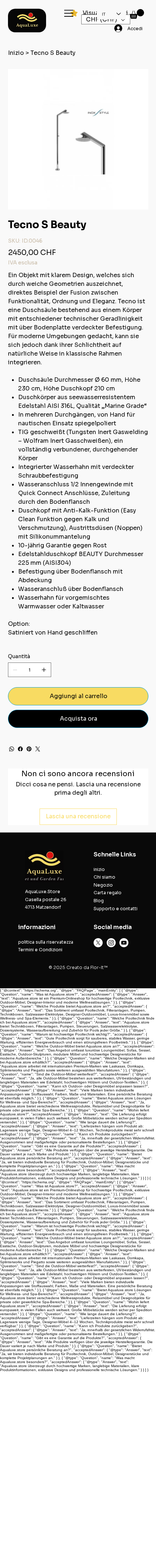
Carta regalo (108, 892)
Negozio (103, 885)
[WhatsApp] (11, 749)
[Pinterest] (29, 749)
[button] (137, 14)
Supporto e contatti (115, 908)
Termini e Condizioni (40, 949)
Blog (99, 900)
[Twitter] (37, 749)
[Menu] (69, 13)
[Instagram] (111, 942)
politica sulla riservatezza (45, 942)
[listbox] (105, 19)
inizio (99, 869)
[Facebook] (20, 749)
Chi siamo (104, 877)
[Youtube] (123, 942)
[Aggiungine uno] (44, 669)
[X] (98, 942)
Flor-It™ (98, 967)
